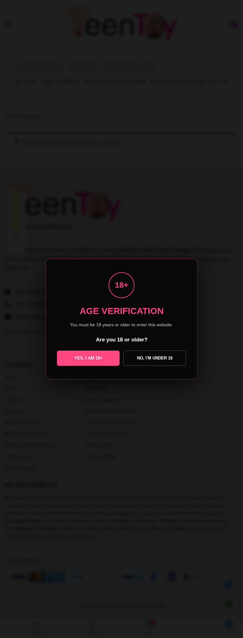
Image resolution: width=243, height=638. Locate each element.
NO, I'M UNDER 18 (154, 358)
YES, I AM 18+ (88, 358)
